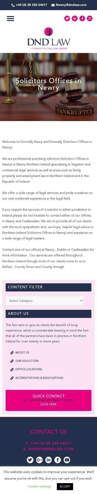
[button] (10, 18)
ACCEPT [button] (65, 486)
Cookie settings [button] (39, 486)
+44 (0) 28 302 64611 (51, 443)
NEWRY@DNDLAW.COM (51, 449)
